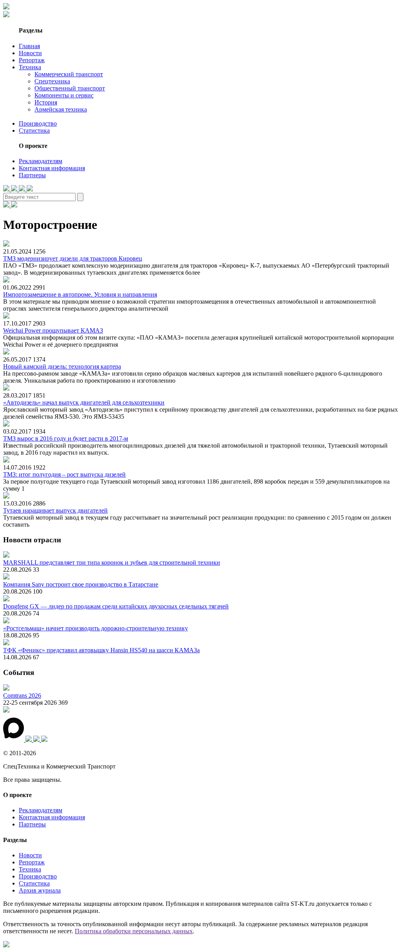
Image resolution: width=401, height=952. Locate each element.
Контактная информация (52, 168)
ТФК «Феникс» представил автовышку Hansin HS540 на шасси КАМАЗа (101, 650)
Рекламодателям (40, 161)
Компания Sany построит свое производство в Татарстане (80, 584)
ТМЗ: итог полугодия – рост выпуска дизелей (64, 474)
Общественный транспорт (69, 88)
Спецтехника (52, 81)
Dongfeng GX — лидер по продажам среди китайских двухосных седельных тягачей (116, 606)
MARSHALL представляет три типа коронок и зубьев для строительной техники (111, 562)
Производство (38, 123)
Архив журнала (40, 890)
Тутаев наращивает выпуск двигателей (55, 510)
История (45, 102)
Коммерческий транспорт (68, 74)
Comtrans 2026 (22, 695)
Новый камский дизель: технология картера (62, 366)
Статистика (34, 130)
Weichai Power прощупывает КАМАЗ (53, 330)
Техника (30, 67)
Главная (29, 46)
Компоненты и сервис (64, 95)
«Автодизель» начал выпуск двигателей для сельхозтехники (83, 402)
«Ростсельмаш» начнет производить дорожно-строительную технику (95, 628)
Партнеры (32, 175)
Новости (30, 53)
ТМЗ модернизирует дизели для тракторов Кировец (72, 258)
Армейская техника (60, 109)
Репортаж (32, 60)
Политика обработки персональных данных (134, 931)
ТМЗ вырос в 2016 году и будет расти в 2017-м (65, 438)
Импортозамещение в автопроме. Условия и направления (80, 294)
